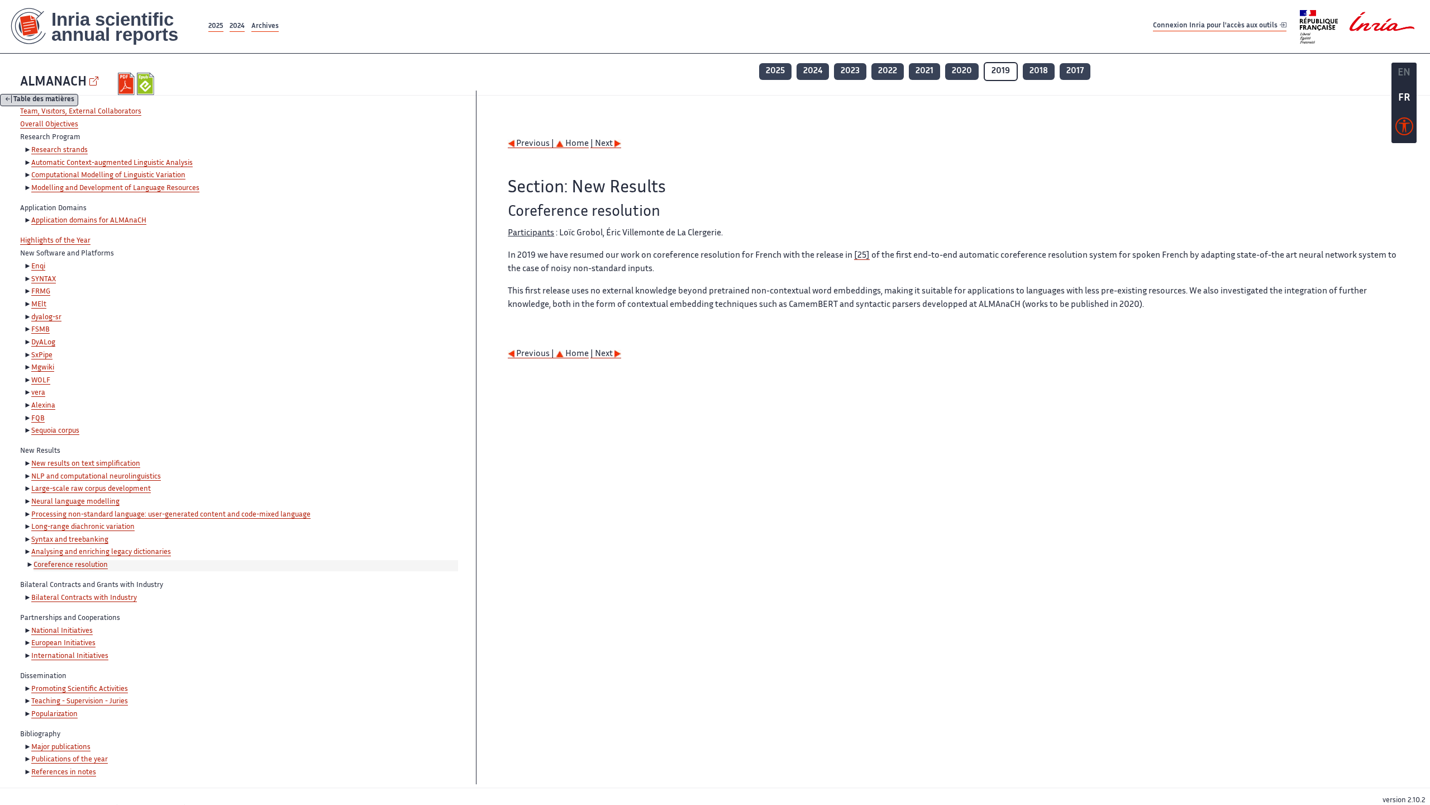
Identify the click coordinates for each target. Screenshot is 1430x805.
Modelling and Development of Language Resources (115, 188)
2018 (1038, 71)
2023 (850, 71)
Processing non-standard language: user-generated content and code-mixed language (171, 515)
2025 (215, 26)
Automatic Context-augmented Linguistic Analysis (112, 163)
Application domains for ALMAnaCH (88, 220)
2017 (1075, 71)
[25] (862, 255)
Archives (265, 26)
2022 (887, 71)
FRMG (40, 291)
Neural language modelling (75, 502)
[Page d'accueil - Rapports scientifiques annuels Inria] (103, 26)
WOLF (40, 380)
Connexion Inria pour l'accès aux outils (1216, 26)
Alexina (43, 405)
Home (576, 144)
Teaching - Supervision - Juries (79, 701)
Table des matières (43, 100)
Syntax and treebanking (69, 540)
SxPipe (42, 355)
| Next (602, 144)
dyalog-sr (46, 317)
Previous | (535, 144)
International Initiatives (69, 656)
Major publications (60, 747)
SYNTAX (43, 279)
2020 (962, 71)
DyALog (43, 342)
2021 (924, 71)
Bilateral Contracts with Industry (84, 598)
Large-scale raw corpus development (91, 489)
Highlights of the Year (55, 241)
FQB (38, 418)
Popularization (54, 714)
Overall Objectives (49, 124)
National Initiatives (62, 631)
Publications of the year (69, 759)
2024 (237, 26)
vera (38, 393)
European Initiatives (63, 643)
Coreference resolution (71, 565)
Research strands (59, 150)
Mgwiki (42, 367)
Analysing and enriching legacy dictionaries (101, 552)
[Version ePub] (146, 84)
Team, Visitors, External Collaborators (80, 111)
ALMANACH (53, 82)
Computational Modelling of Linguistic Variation (108, 175)
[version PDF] (127, 84)
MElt (38, 304)
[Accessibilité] (1404, 129)
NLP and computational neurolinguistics (96, 476)
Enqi (38, 266)
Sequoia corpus (55, 431)
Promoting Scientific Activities (79, 689)
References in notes (63, 772)
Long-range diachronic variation (83, 527)
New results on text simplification (85, 464)
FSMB (40, 329)
